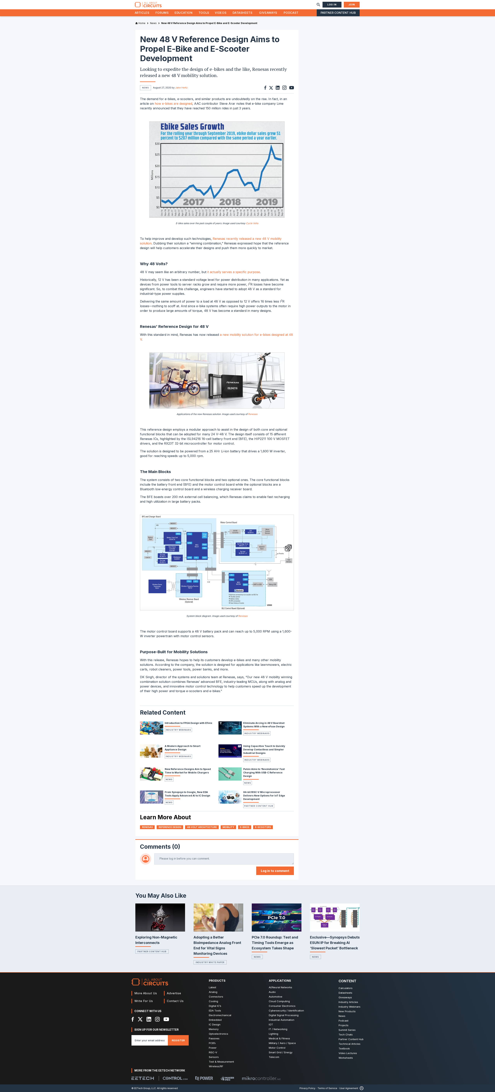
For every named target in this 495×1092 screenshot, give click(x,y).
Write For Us (143, 1001)
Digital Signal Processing (284, 1015)
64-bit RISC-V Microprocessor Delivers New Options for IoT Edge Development (264, 796)
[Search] (318, 4)
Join (351, 4)
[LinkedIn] (149, 1019)
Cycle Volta (252, 223)
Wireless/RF (216, 1066)
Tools (204, 13)
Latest (212, 987)
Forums (162, 13)
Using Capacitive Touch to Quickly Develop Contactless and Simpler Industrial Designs (264, 749)
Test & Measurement (221, 1061)
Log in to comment (275, 871)
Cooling (213, 1001)
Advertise (174, 993)
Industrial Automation (281, 1019)
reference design (170, 827)
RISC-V (213, 1052)
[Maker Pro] (227, 1078)
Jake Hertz (181, 87)
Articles (142, 13)
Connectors (216, 996)
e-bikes (244, 827)
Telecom (274, 1057)
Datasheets (242, 13)
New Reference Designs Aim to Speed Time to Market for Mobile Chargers (188, 771)
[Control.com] (175, 1078)
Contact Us (175, 1001)
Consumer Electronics (282, 1005)
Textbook (344, 1048)
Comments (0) (160, 846)
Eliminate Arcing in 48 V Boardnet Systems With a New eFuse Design (264, 725)
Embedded (215, 1019)
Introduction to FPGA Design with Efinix (188, 723)
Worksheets (346, 1057)
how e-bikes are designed (173, 103)
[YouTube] (166, 1019)
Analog (213, 991)
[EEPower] (204, 1078)
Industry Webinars (178, 730)
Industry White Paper (210, 962)
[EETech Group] (142, 1078)
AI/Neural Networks (280, 987)
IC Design (214, 1024)
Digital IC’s (215, 1005)
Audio (272, 991)
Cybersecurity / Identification (286, 1010)
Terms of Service (327, 1088)
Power (213, 1047)
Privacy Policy (307, 1088)
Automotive (275, 996)
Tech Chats (346, 1034)
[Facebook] (132, 1019)
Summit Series (347, 1029)
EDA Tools (215, 1010)
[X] (140, 1019)
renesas (147, 827)
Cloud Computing (279, 1001)
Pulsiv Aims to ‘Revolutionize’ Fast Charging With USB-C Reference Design (264, 772)
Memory (213, 1029)
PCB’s (212, 1043)
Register (178, 1040)
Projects (343, 1025)
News (169, 779)
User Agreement (348, 1088)
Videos (220, 13)
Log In (332, 4)
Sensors (214, 1057)
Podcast (291, 13)
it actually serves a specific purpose (233, 272)
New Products (347, 1011)
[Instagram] (157, 1019)
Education (184, 13)
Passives (214, 1038)
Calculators (345, 988)
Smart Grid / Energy (280, 1052)
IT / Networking (278, 1029)
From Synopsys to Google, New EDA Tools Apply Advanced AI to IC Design (187, 794)
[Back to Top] (361, 1088)
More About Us (145, 993)
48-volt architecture (202, 827)
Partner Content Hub (338, 13)
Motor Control (277, 1047)
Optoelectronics (218, 1033)
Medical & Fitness (279, 1038)
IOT (271, 1024)
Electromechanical (220, 1015)
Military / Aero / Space (282, 1043)
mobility (228, 827)
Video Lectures (348, 1053)
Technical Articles (349, 1043)
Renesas (252, 414)
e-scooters (263, 827)
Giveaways (268, 13)
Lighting (273, 1033)
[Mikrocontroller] (261, 1078)
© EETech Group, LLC (143, 1088)
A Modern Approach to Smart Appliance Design (182, 748)
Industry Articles (348, 1002)
